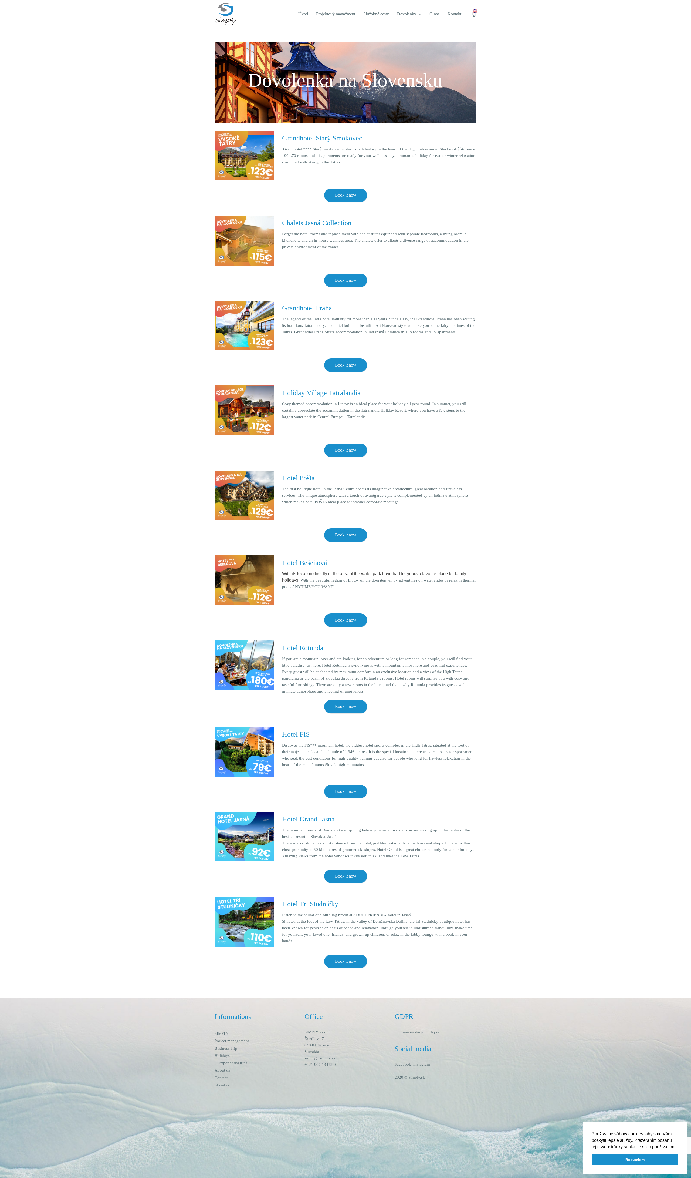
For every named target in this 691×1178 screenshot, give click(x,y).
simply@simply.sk (320, 1058)
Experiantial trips (233, 1063)
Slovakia (222, 1085)
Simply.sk (416, 1077)
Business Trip (226, 1048)
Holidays (222, 1055)
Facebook (403, 1064)
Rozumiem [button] (635, 1159)
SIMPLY (222, 1033)
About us (222, 1070)
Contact (221, 1078)
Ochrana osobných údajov (417, 1032)
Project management (232, 1041)
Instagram (421, 1064)
